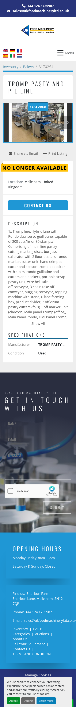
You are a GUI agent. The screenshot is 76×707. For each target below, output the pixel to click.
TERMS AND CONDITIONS (33, 654)
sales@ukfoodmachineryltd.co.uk (40, 11)
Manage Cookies (38, 675)
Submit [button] (57, 507)
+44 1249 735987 (40, 6)
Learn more (46, 701)
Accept (13, 701)
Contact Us (38, 205)
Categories (21, 634)
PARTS (38, 629)
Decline (28, 701)
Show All (38, 323)
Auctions (42, 634)
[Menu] (60, 52)
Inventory (20, 629)
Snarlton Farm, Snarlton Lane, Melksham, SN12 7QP (38, 598)
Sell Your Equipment (29, 644)
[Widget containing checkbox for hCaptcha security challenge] (32, 491)
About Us (20, 639)
